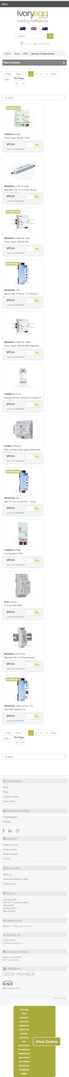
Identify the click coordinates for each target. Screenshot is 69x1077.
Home (6, 787)
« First (7, 73)
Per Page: (19, 78)
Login (35, 43)
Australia (7, 821)
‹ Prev (18, 73)
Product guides (10, 849)
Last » (7, 79)
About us (7, 874)
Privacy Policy (9, 883)
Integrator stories (11, 796)
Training (6, 858)
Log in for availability (16, 149)
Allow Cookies (47, 1041)
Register (45, 43)
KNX (18, 988)
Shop (5, 791)
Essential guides (10, 844)
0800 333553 (10, 940)
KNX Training (8, 988)
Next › (55, 73)
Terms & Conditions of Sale (15, 879)
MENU (4, 4)
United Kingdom (10, 817)
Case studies (9, 801)
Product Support (10, 854)
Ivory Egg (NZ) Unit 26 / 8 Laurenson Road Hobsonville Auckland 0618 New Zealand (15, 905)
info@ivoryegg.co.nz (13, 943)
